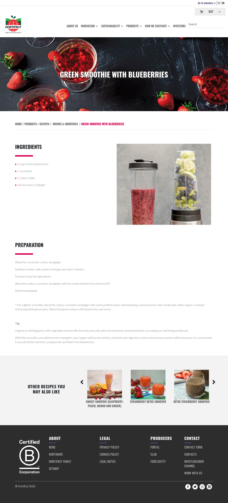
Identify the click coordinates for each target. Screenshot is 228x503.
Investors (179, 26)
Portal (155, 447)
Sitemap (54, 468)
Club (154, 454)
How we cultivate (156, 26)
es (219, 3)
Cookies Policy (109, 454)
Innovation (88, 26)
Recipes (44, 124)
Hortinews (56, 454)
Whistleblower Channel (194, 463)
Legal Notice (108, 461)
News (52, 447)
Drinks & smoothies (65, 124)
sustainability (111, 26)
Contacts (190, 454)
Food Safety (158, 461)
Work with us (193, 473)
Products (132, 26)
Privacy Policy (109, 447)
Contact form (193, 447)
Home (18, 124)
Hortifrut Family (60, 461)
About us (72, 26)
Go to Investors (206, 3)
